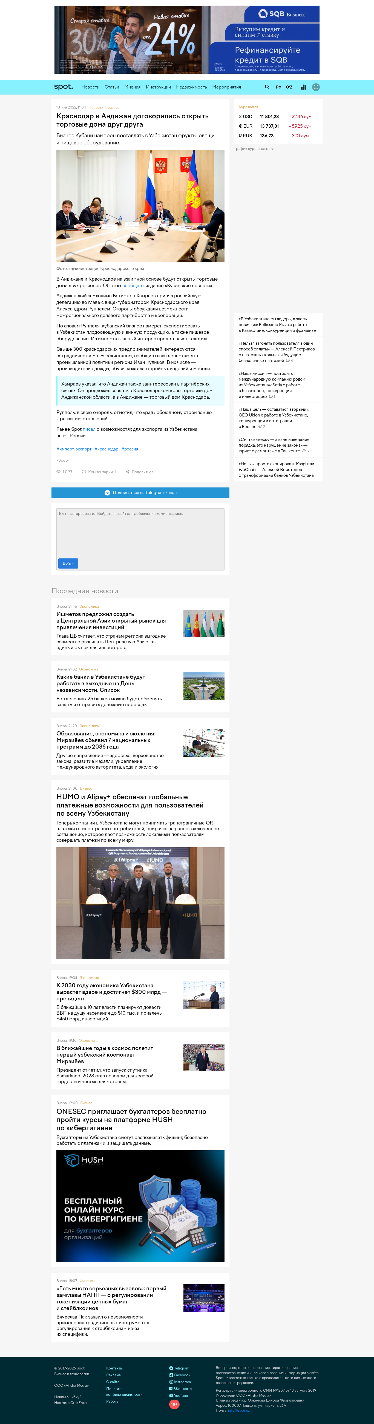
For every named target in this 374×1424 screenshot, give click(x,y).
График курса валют (252, 148)
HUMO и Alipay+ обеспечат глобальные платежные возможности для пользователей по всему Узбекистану (130, 805)
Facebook (181, 1375)
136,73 (267, 135)
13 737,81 (269, 126)
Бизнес (86, 788)
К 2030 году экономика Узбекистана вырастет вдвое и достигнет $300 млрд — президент (111, 992)
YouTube (180, 1396)
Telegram (181, 1368)
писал (89, 429)
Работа (112, 1401)
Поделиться (142, 472)
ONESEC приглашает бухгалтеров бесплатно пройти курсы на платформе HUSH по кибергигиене (131, 1119)
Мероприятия (226, 87)
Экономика (89, 606)
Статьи (112, 87)
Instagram (182, 1382)
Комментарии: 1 (101, 472)
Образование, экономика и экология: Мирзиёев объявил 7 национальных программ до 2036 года (106, 740)
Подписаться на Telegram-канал (143, 492)
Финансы (87, 1281)
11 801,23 (269, 116)
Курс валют (248, 107)
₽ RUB (245, 135)
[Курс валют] (304, 87)
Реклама (113, 1375)
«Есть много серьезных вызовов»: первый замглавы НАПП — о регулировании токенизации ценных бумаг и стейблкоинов (111, 1298)
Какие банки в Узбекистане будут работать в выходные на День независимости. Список (100, 683)
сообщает (133, 285)
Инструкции (158, 87)
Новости (90, 87)
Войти (68, 563)
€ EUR (245, 126)
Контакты (114, 1368)
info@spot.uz (239, 1410)
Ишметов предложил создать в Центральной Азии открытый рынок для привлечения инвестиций (111, 620)
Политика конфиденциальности (124, 1392)
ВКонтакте (182, 1389)
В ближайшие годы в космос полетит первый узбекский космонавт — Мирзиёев (104, 1055)
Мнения (132, 87)
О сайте (112, 1382)
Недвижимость (191, 87)
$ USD (245, 116)
